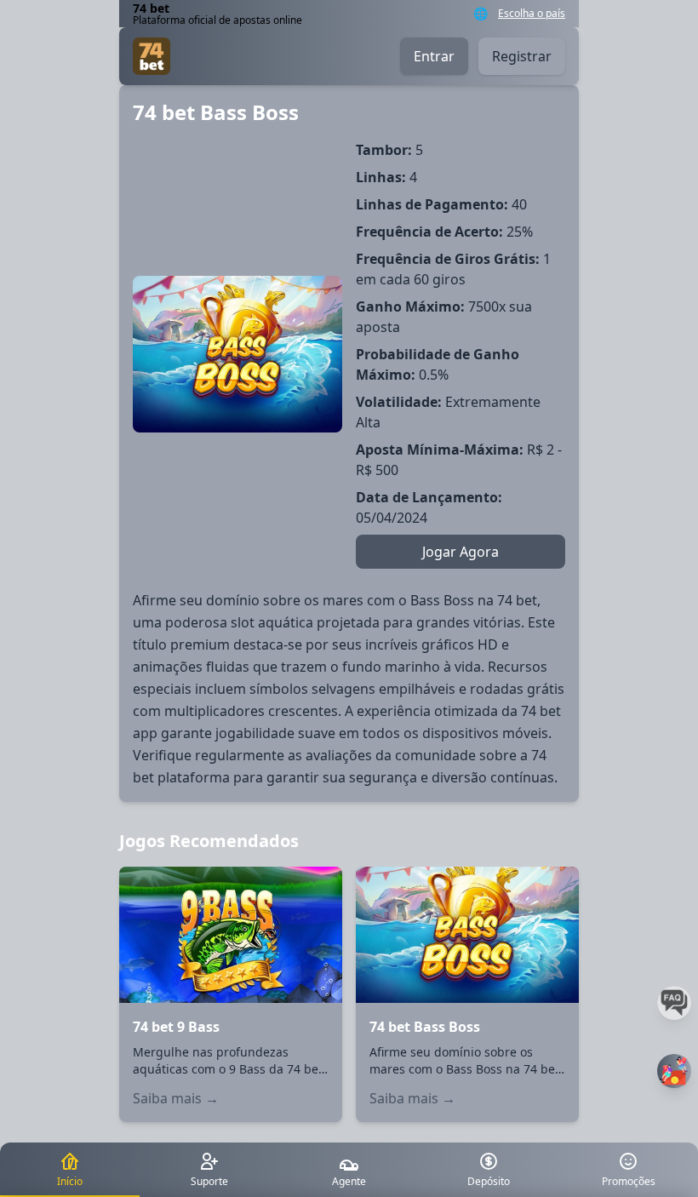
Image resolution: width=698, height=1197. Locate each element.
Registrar (522, 56)
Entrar (434, 56)
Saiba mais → (176, 1098)
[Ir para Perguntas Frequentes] (674, 1003)
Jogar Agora (460, 551)
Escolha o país (531, 13)
